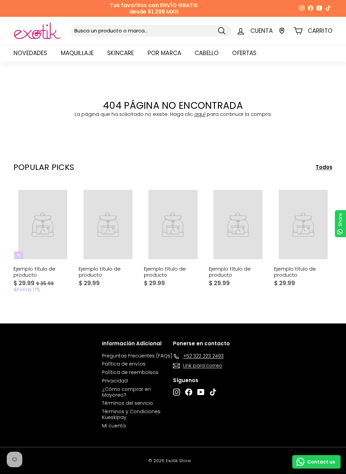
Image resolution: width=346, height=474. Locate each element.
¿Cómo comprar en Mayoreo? (126, 392)
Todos (324, 167)
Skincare (120, 53)
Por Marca (164, 53)
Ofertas (244, 53)
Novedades (30, 53)
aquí (199, 114)
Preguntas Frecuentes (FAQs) (137, 355)
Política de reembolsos (130, 372)
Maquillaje (77, 53)
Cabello (207, 53)
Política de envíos (124, 363)
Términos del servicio (127, 403)
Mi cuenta (114, 425)
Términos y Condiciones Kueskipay (131, 414)
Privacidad (115, 380)
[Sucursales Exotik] (282, 31)
